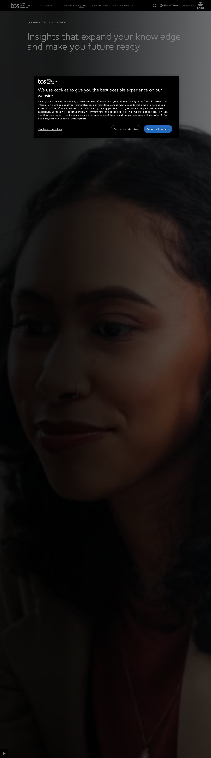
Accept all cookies (158, 128)
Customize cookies (50, 128)
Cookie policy (79, 118)
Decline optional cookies (126, 129)
